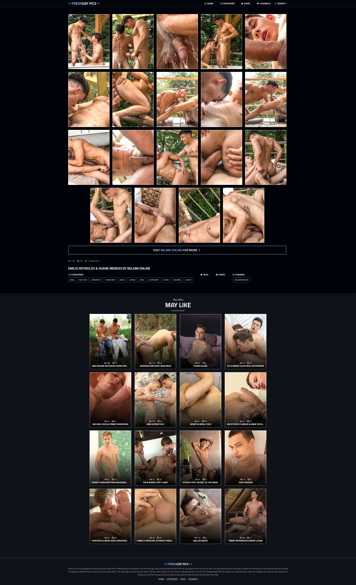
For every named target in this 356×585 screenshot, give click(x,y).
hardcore (110, 280)
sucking (177, 280)
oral (142, 280)
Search (281, 3)
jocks (122, 280)
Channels (265, 3)
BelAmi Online (242, 280)
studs (166, 280)
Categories (228, 3)
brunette (96, 280)
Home (210, 3)
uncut (188, 280)
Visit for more (175, 250)
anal (72, 280)
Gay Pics (84, 3)
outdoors (154, 280)
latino (132, 280)
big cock (83, 280)
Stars (247, 3)
